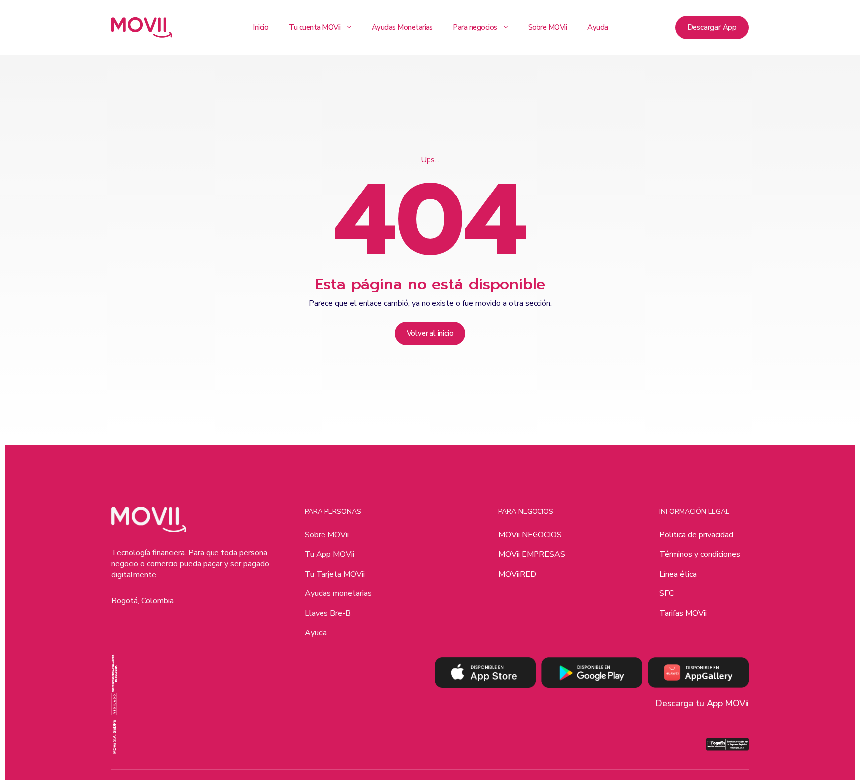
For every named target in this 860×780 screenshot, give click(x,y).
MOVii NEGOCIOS (530, 534)
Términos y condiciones (699, 554)
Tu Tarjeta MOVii (335, 574)
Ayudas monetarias (338, 593)
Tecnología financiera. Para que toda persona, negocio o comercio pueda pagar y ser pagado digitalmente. (190, 564)
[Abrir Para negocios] (506, 27)
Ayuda (316, 632)
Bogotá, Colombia (142, 600)
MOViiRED (517, 574)
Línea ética (678, 574)
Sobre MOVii (327, 534)
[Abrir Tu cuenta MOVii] (349, 27)
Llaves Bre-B (328, 613)
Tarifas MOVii (683, 613)
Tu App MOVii (329, 554)
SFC (666, 593)
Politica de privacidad (696, 534)
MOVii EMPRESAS (531, 554)
